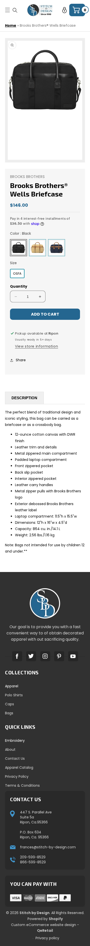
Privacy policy (47, 938)
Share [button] (21, 360)
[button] (15, 10)
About (10, 749)
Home (10, 25)
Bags (9, 713)
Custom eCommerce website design (43, 924)
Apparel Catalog (19, 767)
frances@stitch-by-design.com (48, 847)
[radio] (18, 247)
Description (24, 398)
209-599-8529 (33, 857)
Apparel (11, 686)
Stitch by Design (35, 912)
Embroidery (15, 740)
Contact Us (15, 758)
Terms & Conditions (22, 785)
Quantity (18, 286)
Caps (9, 704)
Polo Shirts (14, 695)
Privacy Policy (16, 776)
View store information (36, 346)
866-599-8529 (33, 862)
